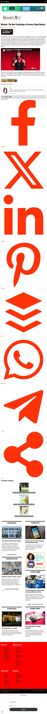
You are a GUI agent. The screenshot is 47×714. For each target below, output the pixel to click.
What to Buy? (18, 682)
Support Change (7, 654)
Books (6, 27)
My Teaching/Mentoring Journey (20, 656)
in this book (37, 36)
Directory (6, 674)
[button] (10, 695)
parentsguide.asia (13, 93)
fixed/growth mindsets (13, 36)
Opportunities (6, 659)
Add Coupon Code (12, 702)
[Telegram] (10, 97)
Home (2, 27)
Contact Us (9, 690)
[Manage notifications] (2, 712)
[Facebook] (2, 97)
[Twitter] (3, 97)
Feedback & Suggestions (5, 691)
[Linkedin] (7, 97)
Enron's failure (24, 42)
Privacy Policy (13, 690)
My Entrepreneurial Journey (19, 661)
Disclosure (17, 690)
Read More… (14, 550)
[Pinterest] (5, 97)
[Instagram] (9, 97)
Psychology (11, 27)
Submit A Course (7, 685)
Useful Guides (18, 674)
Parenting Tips (19, 675)
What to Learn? (19, 680)
